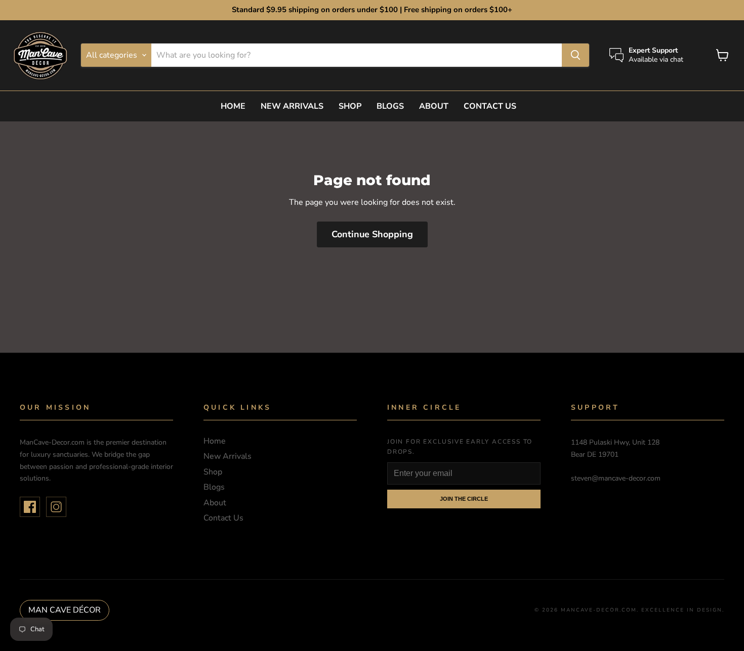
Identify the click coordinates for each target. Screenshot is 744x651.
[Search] (575, 55)
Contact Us (490, 106)
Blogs (390, 106)
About (433, 106)
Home (233, 106)
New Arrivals (292, 106)
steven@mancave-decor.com (615, 478)
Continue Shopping (372, 234)
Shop (350, 106)
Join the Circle (464, 499)
